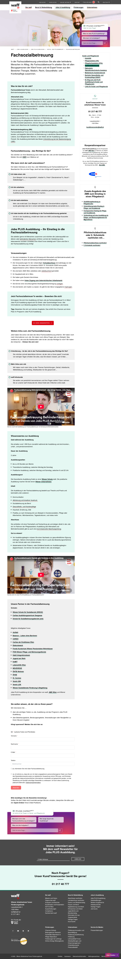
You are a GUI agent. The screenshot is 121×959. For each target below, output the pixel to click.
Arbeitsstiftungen (96, 900)
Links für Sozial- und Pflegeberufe (96, 86)
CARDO (15, 639)
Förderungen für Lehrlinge (53, 939)
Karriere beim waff (51, 913)
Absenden (16, 788)
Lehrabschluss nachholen (76, 900)
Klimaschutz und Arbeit (75, 909)
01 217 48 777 (95, 111)
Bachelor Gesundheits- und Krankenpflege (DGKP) (94, 76)
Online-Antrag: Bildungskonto (54, 941)
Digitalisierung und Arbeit (76, 907)
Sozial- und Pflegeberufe (90, 56)
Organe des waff (50, 900)
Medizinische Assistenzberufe (95, 73)
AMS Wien (53, 692)
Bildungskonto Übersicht (53, 932)
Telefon (13, 760)
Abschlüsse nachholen (75, 898)
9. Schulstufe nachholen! (92, 245)
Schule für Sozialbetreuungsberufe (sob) (28, 618)
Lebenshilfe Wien (19, 665)
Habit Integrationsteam (21, 655)
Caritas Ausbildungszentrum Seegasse (27, 615)
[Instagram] (23, 931)
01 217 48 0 (15, 914)
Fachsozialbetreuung (92, 66)
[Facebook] (13, 931)
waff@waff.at (15, 912)
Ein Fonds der (16, 920)
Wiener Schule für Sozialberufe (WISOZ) (28, 612)
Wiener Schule (47, 479)
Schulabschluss (49, 263)
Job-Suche (94, 909)
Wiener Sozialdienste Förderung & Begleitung (30, 688)
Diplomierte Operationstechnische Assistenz (96, 69)
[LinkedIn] (28, 931)
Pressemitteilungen (97, 930)
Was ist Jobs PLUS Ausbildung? (94, 34)
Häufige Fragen (73, 919)
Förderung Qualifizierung (76, 935)
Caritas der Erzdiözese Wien (23, 642)
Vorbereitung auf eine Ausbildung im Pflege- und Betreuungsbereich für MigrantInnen (96, 217)
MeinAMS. (102, 165)
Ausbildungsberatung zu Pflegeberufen (92, 203)
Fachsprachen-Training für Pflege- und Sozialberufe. (95, 212)
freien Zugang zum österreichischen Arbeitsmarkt (43, 280)
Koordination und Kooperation (54, 905)
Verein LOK (17, 684)
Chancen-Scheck (50, 930)
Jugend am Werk (19, 658)
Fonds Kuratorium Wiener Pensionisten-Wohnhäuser (33, 648)
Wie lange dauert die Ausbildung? (47, 820)
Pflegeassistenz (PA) (92, 61)
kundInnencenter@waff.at (95, 127)
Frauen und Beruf (73, 905)
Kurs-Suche (71, 921)
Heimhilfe (88, 58)
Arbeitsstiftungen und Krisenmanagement (74, 942)
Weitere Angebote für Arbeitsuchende (97, 903)
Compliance (49, 911)
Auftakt (15, 632)
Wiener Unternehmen (43, 481)
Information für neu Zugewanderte (74, 916)
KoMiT (15, 662)
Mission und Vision (51, 898)
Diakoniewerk (18, 645)
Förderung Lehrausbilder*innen (74, 938)
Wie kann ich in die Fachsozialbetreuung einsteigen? (23, 820)
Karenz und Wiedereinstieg (76, 902)
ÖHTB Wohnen (18, 671)
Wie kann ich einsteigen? (91, 38)
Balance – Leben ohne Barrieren (25, 635)
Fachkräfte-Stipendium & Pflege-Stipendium (53, 936)
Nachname (14, 744)
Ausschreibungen (50, 909)
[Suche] (98, 2)
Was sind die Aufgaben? (20, 825)
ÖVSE (15, 675)
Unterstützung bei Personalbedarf (73, 946)
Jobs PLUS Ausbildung (98, 898)
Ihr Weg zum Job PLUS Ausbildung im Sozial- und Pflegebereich (94, 82)
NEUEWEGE (17, 668)
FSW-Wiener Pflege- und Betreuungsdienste (29, 652)
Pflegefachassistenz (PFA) (94, 63)
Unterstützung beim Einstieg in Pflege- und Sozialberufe (94, 207)
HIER (24, 157)
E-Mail (13, 752)
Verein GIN (17, 681)
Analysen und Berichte (52, 902)
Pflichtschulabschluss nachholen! (95, 243)
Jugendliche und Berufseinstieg (73, 912)
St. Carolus (17, 678)
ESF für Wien (49, 907)
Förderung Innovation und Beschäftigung (76, 931)
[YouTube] (18, 931)
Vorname (14, 736)
